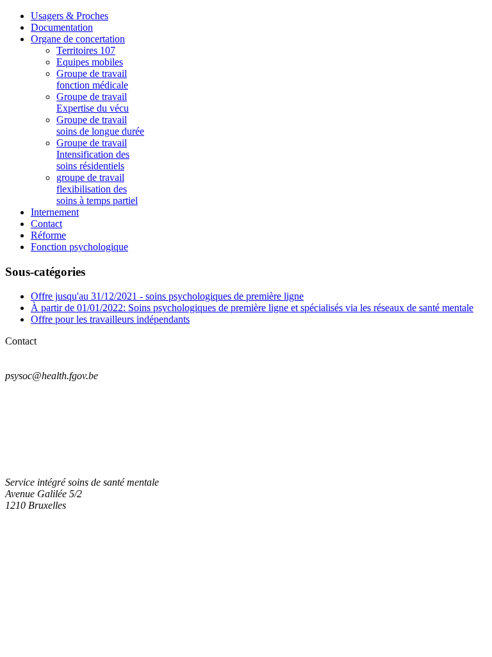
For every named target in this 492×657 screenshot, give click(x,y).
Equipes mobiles (89, 61)
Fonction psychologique (79, 246)
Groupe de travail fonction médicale (92, 79)
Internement (55, 212)
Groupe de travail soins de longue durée (100, 125)
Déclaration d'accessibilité (58, 419)
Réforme (48, 235)
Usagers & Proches (69, 15)
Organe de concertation (78, 38)
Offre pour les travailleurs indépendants (110, 319)
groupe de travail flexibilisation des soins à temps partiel (97, 189)
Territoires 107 (85, 50)
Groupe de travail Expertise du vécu (92, 102)
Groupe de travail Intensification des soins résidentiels (92, 154)
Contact (46, 223)
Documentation (62, 27)
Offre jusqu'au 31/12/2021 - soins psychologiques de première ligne (167, 296)
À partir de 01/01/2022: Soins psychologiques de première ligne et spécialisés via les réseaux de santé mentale (252, 307)
